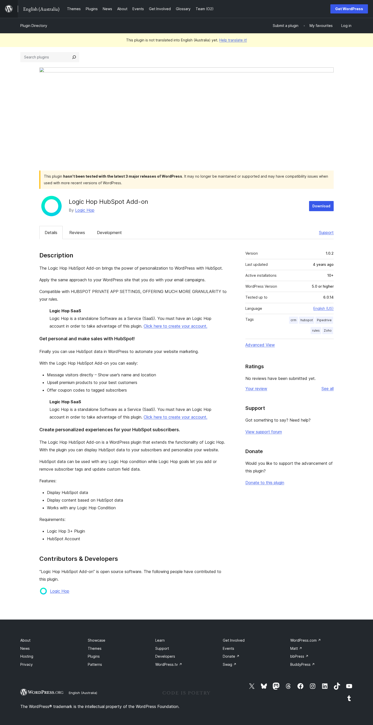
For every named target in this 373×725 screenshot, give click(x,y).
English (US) (323, 308)
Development (109, 232)
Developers (165, 656)
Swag (229, 664)
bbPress (299, 656)
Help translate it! (233, 40)
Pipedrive (324, 320)
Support (326, 232)
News (25, 648)
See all (327, 388)
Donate (231, 656)
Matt (296, 648)
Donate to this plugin (264, 482)
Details (51, 232)
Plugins (94, 656)
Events (228, 648)
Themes (94, 648)
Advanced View (260, 344)
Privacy (26, 664)
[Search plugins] (74, 57)
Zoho (328, 330)
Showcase (96, 640)
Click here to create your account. (175, 326)
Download (321, 206)
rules (316, 330)
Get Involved (234, 640)
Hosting (26, 656)
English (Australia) (83, 693)
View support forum (263, 431)
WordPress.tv (168, 664)
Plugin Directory (33, 25)
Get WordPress (349, 9)
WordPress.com (305, 640)
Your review (256, 388)
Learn (160, 640)
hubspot (306, 320)
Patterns (95, 664)
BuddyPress (302, 664)
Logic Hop (84, 210)
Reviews (77, 232)
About (25, 640)
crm (293, 320)
